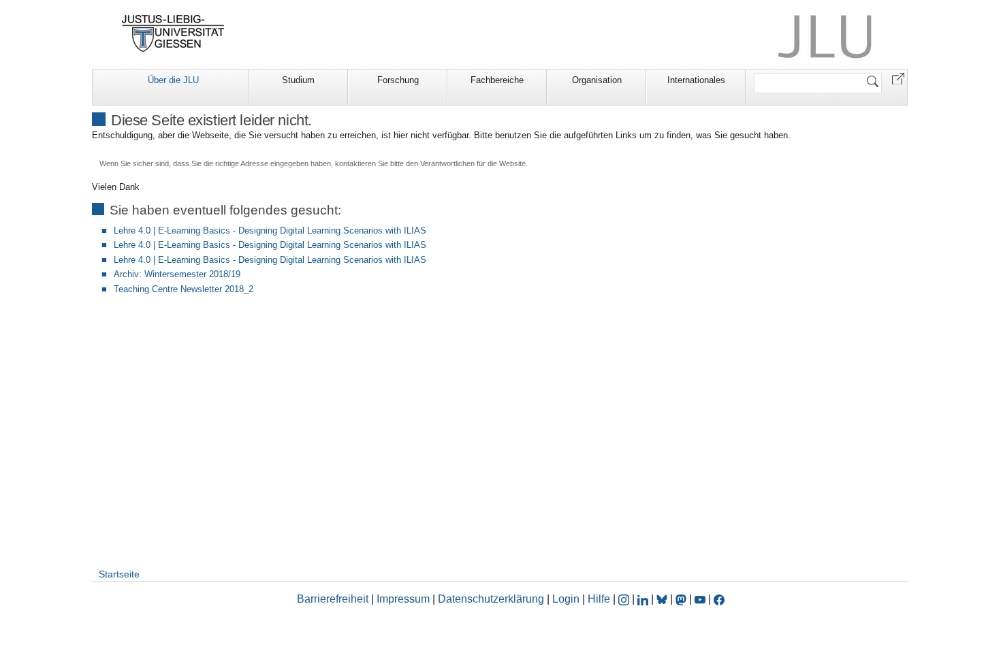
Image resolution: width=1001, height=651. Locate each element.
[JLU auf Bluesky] (663, 599)
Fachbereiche (497, 80)
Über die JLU (173, 80)
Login (567, 599)
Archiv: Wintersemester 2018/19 (177, 274)
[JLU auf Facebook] (719, 599)
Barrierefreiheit (332, 599)
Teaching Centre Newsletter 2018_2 (183, 289)
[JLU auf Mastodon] (682, 599)
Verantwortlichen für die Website (473, 163)
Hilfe (599, 599)
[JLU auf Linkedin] (644, 599)
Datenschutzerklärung (491, 599)
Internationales (696, 80)
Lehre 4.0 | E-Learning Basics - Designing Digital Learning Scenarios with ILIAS (270, 230)
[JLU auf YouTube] (700, 599)
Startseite (119, 574)
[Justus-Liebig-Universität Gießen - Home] (173, 33)
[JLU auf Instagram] (625, 599)
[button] (898, 78)
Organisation (597, 80)
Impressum (403, 599)
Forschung (398, 80)
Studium (298, 80)
